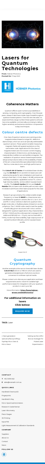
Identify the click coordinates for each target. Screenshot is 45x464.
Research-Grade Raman (11, 407)
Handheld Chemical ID (10, 392)
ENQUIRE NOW (22, 311)
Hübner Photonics (14, 74)
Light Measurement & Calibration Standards (18, 425)
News (4, 445)
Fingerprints (6, 395)
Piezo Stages (7, 414)
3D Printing (6, 418)
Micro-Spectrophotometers (12, 403)
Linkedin (4, 454)
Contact (5, 441)
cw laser (19, 197)
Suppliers (5, 434)
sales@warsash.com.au (12, 382)
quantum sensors (19, 137)
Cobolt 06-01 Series (13, 170)
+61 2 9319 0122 (9, 379)
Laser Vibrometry (8, 410)
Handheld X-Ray (8, 399)
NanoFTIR (5, 422)
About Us (5, 438)
